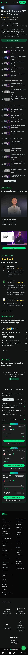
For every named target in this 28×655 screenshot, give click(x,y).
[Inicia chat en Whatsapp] (23, 648)
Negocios (4, 570)
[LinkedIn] (10, 653)
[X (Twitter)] (21, 653)
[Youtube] (3, 653)
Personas (8, 399)
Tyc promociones (20, 568)
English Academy (6, 525)
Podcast (18, 537)
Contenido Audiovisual (5, 554)
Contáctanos (19, 554)
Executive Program (20, 529)
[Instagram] (6, 653)
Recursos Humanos (4, 580)
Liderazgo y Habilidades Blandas (5, 543)
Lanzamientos (19, 527)
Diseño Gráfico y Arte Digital (6, 563)
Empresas (19, 399)
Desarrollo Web (5, 521)
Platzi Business (19, 521)
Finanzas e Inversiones (4, 585)
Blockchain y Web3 (5, 575)
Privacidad (18, 566)
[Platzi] (4, 2)
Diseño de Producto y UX (5, 549)
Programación (5, 567)
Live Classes (19, 524)
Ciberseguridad (6, 538)
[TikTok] (14, 653)
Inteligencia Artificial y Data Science (5, 533)
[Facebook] (18, 653)
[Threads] (25, 653)
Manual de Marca (20, 543)
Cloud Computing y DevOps (6, 593)
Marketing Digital (6, 528)
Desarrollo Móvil (6, 559)
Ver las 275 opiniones (6, 310)
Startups (4, 589)
